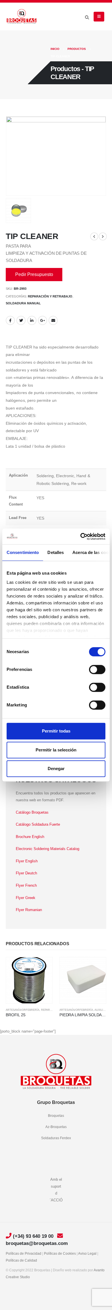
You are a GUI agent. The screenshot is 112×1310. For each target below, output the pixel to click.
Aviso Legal (87, 1253)
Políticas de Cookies (60, 1253)
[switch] (97, 669)
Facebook (10, 320)
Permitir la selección (56, 749)
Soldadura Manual (23, 303)
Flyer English (27, 861)
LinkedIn (31, 320)
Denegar (56, 768)
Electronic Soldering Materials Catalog (47, 849)
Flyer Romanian (29, 910)
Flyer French (26, 885)
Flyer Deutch (26, 873)
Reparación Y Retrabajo (50, 296)
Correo (53, 320)
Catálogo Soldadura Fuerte (38, 824)
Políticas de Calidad (21, 1260)
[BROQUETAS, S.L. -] (21, 17)
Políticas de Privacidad (23, 1253)
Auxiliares (102, 1010)
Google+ (42, 320)
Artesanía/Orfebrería (22, 1010)
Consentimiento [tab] (23, 552)
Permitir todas (56, 731)
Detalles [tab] (55, 552)
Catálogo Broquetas (32, 812)
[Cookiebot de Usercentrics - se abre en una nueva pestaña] (80, 536)
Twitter (21, 320)
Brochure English (30, 837)
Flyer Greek (25, 898)
